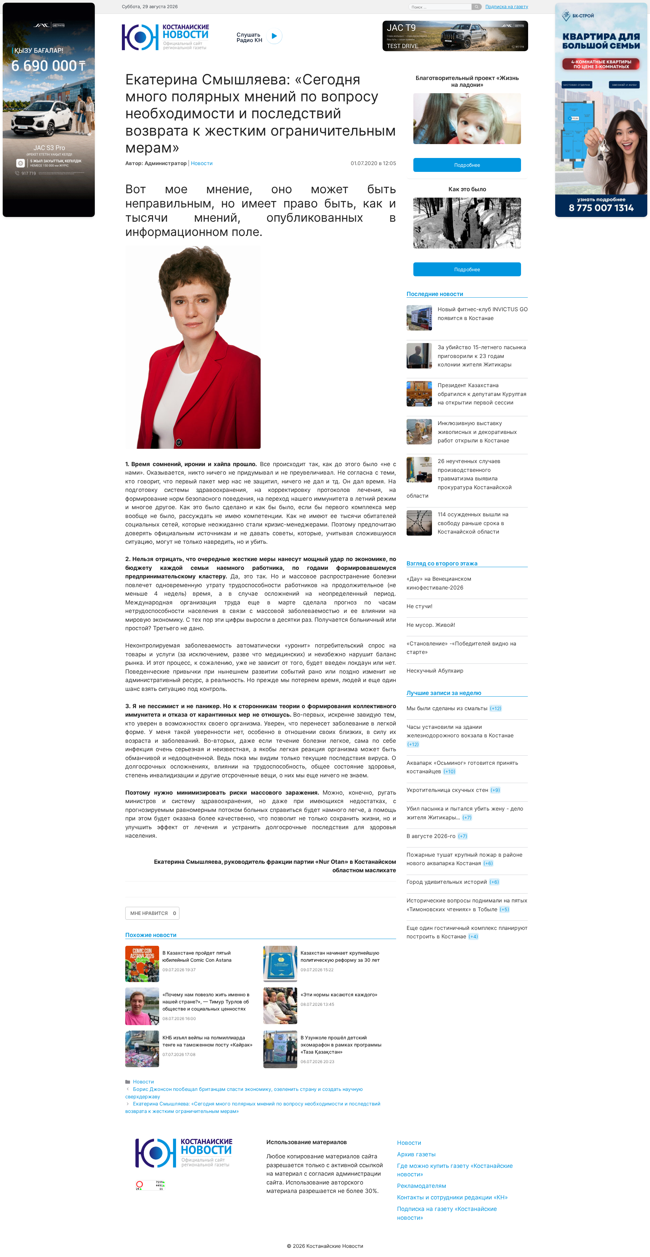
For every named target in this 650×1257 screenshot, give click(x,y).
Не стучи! (419, 606)
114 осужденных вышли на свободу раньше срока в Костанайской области (473, 523)
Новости (202, 163)
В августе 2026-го (431, 836)
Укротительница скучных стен (447, 789)
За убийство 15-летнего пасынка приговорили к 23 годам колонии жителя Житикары (482, 356)
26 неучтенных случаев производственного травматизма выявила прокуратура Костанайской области (459, 478)
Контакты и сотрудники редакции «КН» (452, 1197)
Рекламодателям (421, 1185)
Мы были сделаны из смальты (447, 708)
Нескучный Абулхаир (435, 670)
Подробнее (467, 165)
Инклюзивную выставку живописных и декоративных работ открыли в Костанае (477, 432)
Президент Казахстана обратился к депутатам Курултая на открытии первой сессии (482, 394)
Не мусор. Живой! (431, 624)
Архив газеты (416, 1154)
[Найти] (477, 7)
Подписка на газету (506, 6)
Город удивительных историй (447, 881)
